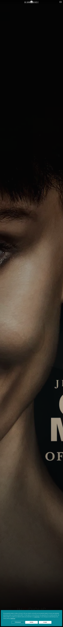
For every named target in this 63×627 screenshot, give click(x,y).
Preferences (18, 622)
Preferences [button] (12, 618)
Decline (31, 622)
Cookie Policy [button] (37, 616)
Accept (45, 622)
